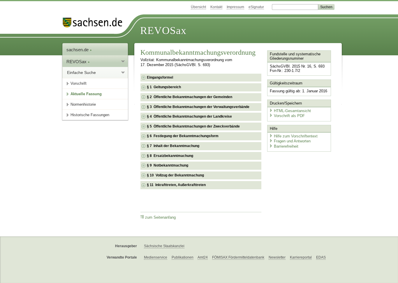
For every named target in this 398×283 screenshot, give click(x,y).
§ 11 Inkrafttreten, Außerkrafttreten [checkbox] (176, 185)
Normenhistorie (83, 104)
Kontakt (216, 7)
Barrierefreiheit (286, 146)
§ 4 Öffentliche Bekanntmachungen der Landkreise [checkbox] (189, 116)
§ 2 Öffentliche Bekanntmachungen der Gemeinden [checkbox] (189, 97)
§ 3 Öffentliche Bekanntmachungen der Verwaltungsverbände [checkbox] (198, 107)
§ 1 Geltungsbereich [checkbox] (164, 87)
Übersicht (198, 7)
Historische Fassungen (90, 115)
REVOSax (163, 30)
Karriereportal (301, 257)
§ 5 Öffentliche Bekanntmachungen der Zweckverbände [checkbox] (193, 126)
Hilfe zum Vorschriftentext (296, 136)
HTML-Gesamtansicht (292, 111)
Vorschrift (79, 83)
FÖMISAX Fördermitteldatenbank (238, 257)
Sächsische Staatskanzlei (164, 246)
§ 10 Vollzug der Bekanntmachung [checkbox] (175, 175)
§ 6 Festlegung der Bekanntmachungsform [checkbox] (183, 136)
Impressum (235, 7)
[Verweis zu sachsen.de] (94, 22)
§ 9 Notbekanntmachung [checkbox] (167, 165)
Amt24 (203, 257)
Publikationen (182, 257)
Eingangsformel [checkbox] (160, 77)
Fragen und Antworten (292, 141)
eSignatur (256, 7)
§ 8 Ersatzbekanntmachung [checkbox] (170, 156)
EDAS (321, 257)
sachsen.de (78, 49)
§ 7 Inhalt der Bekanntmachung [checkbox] (173, 146)
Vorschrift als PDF (289, 116)
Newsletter (277, 257)
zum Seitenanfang (160, 217)
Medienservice (155, 257)
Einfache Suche (81, 72)
